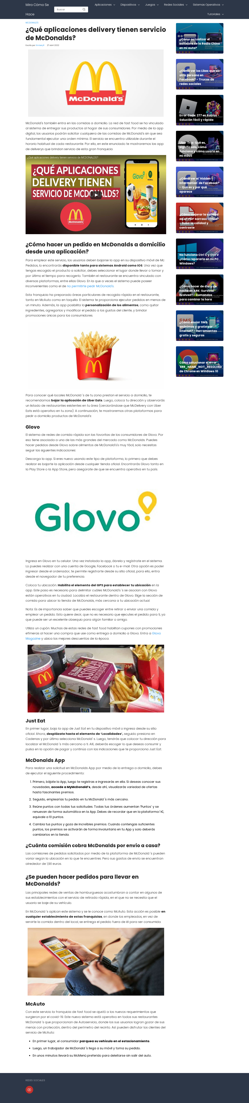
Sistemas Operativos (206, 5)
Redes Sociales (174, 5)
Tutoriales (213, 14)
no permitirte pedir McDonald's (90, 286)
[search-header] (84, 9)
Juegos (150, 5)
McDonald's (32, 22)
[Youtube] (29, 1090)
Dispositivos (128, 5)
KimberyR (40, 45)
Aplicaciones (103, 5)
